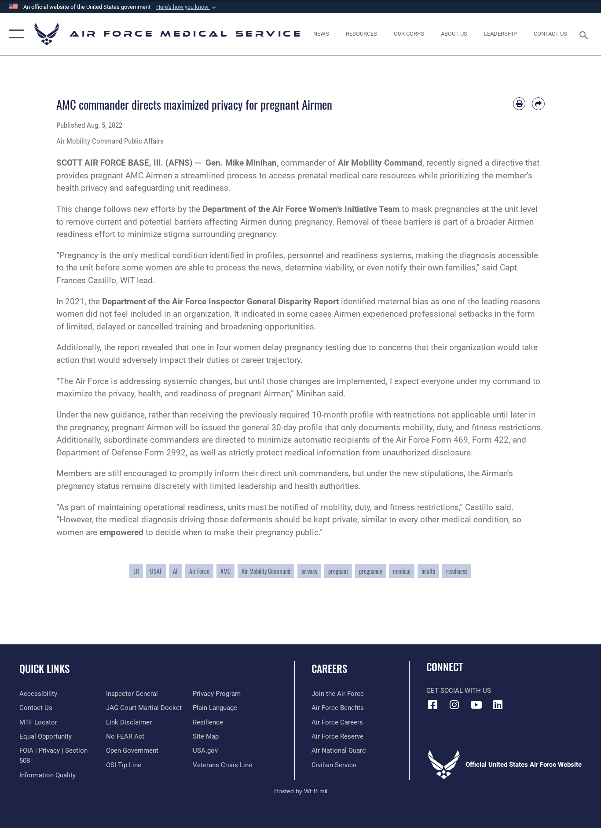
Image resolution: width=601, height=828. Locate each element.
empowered (121, 532)
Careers (329, 668)
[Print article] (519, 103)
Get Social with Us (458, 691)
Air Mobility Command (266, 571)
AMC (225, 571)
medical (401, 571)
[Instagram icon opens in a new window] (454, 704)
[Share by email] (538, 103)
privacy (309, 571)
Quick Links (44, 668)
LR (136, 571)
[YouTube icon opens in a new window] (476, 704)
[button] (187, 7)
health (428, 571)
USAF (156, 571)
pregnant (338, 571)
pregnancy (370, 571)
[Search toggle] (585, 34)
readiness (456, 571)
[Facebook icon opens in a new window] (433, 704)
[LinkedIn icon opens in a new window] (497, 704)
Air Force (199, 571)
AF (175, 571)
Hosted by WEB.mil (300, 791)
